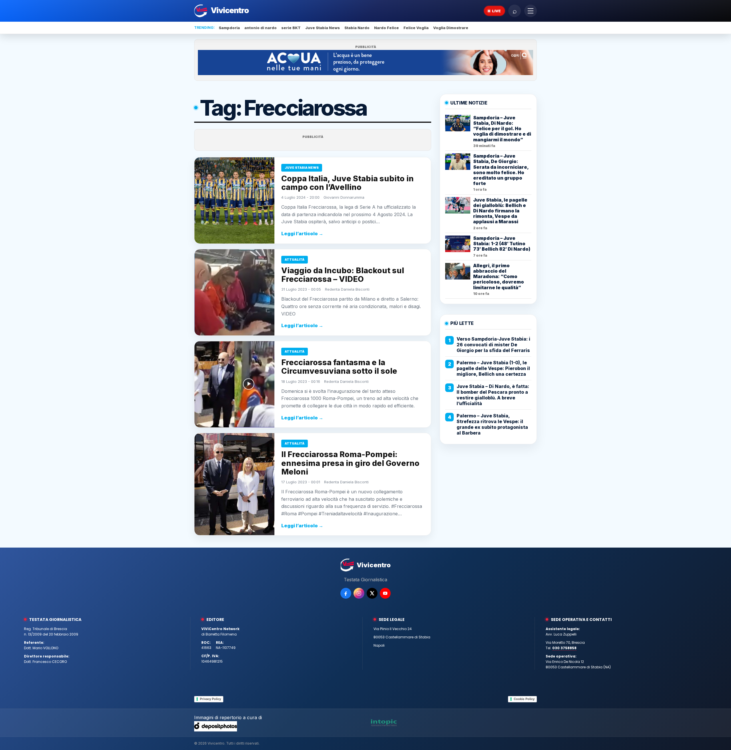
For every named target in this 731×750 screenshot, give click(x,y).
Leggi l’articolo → (302, 233)
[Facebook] (345, 593)
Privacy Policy (210, 699)
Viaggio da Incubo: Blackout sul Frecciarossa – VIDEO (342, 275)
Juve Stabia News (322, 27)
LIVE (496, 11)
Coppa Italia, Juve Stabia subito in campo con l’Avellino (347, 183)
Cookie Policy (524, 699)
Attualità (294, 260)
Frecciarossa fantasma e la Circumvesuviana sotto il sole (339, 367)
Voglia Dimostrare (450, 27)
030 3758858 (564, 648)
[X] (372, 593)
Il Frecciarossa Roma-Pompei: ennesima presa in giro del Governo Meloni (350, 463)
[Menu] (530, 11)
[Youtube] (385, 593)
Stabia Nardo (356, 27)
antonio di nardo (260, 27)
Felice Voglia (416, 27)
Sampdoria (229, 27)
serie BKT (291, 27)
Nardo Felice (386, 27)
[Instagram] (359, 593)
